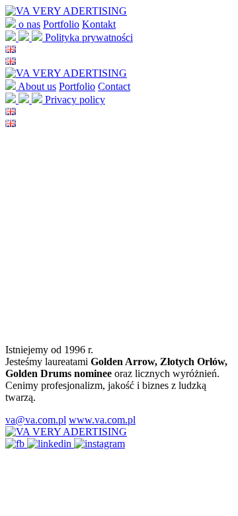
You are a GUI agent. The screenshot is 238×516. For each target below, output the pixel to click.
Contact (114, 86)
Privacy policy (75, 99)
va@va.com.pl (35, 419)
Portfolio (61, 24)
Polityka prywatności (89, 37)
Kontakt (99, 24)
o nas (29, 24)
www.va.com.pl (102, 419)
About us (37, 86)
